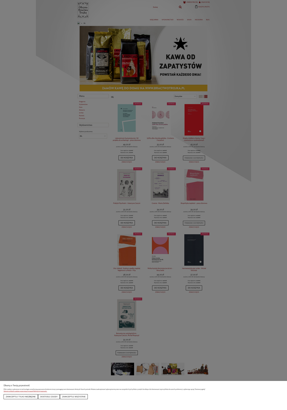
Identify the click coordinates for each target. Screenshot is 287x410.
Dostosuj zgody (49, 397)
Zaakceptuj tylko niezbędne (21, 397)
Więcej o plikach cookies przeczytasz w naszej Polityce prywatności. (25, 391)
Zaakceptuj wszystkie (74, 397)
